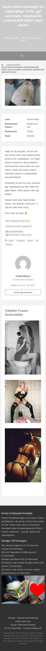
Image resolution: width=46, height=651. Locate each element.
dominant (20, 241)
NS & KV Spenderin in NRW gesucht (18, 552)
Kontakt (11, 618)
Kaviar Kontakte (12, 38)
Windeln (9, 245)
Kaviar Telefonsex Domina (23, 625)
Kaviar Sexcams (23, 621)
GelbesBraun (23, 276)
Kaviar (30, 241)
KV (37, 241)
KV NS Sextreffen (13, 628)
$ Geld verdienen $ (32, 628)
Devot (11, 241)
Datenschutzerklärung (27, 618)
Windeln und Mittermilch (12, 559)
